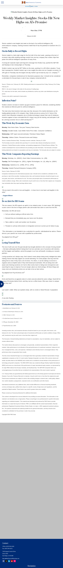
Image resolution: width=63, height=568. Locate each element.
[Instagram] (15, 561)
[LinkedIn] (9, 561)
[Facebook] (3, 561)
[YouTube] (12, 561)
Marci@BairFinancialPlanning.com (10, 558)
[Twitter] (6, 561)
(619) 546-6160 (10, 546)
